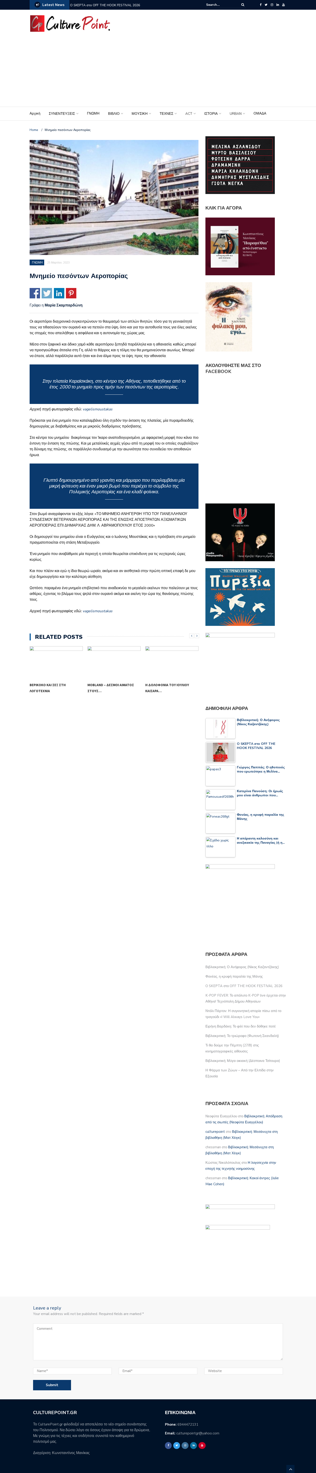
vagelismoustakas (97, 611)
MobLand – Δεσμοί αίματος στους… (53, 688)
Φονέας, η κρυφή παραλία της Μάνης (234, 976)
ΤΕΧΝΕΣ (166, 113)
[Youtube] (283, 5)
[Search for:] (220, 5)
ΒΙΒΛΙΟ (114, 113)
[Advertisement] (158, 72)
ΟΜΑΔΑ (260, 113)
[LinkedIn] (278, 5)
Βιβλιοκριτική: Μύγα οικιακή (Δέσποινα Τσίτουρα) (242, 1060)
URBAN (236, 113)
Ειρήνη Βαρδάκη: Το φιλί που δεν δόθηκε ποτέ (240, 1026)
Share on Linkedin (59, 293)
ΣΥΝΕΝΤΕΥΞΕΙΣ (62, 113)
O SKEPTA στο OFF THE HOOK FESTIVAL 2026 (105, 5)
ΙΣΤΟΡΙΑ (211, 113)
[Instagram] (272, 5)
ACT (188, 113)
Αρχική (35, 113)
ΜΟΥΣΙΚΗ (140, 113)
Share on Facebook (35, 293)
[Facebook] (260, 5)
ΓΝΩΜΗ (93, 113)
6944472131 (187, 1424)
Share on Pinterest (71, 293)
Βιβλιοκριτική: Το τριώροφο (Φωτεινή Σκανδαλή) (242, 1036)
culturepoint (215, 1131)
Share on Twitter (47, 293)
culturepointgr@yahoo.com (197, 1433)
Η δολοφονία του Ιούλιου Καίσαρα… (109, 688)
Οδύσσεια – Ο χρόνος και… (167, 685)
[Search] (243, 5)
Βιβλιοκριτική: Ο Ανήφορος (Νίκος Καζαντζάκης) (242, 967)
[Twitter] (266, 5)
